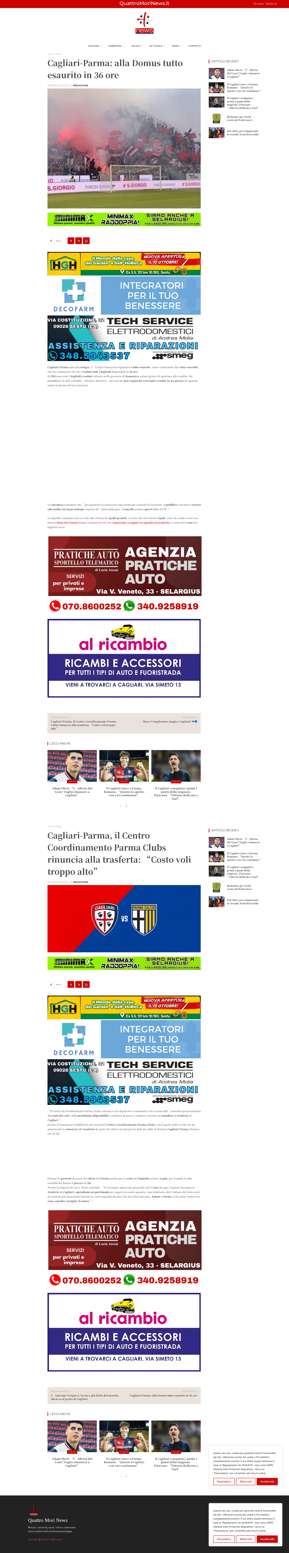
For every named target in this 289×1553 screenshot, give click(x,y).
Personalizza (224, 1539)
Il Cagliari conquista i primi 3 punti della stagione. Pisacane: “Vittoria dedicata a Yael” (176, 793)
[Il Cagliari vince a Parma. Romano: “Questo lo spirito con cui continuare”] (124, 766)
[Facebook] (71, 240)
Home (50, 54)
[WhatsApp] (86, 240)
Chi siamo (258, 3)
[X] (78, 240)
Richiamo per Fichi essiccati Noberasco (239, 118)
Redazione (80, 85)
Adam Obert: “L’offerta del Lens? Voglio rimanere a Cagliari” (72, 791)
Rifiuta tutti (246, 1539)
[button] (281, 4)
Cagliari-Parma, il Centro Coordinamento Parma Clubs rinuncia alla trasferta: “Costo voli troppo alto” (83, 725)
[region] (245, 1524)
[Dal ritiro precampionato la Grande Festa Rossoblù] (216, 132)
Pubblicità (271, 3)
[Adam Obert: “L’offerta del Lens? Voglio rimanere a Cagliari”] (72, 766)
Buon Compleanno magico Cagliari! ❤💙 (170, 721)
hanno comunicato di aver (113, 522)
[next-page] (126, 806)
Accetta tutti (267, 1539)
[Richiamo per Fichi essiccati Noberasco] (216, 118)
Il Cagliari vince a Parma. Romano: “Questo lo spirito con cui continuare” (124, 791)
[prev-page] (121, 806)
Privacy (58, 1539)
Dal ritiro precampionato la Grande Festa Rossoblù (243, 132)
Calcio (58, 54)
